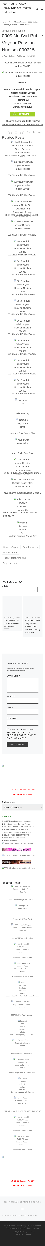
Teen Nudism (9, 56)
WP (19, 1232)
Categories (8, 802)
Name (11, 696)
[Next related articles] (40, 589)
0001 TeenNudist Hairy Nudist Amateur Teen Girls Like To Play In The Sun (32, 626)
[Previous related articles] (34, 589)
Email (11, 707)
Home (4, 22)
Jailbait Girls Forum (22, 1234)
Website (12, 718)
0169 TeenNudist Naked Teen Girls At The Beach (11, 623)
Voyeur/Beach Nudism (17, 22)
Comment (13, 676)
